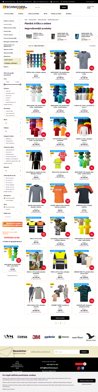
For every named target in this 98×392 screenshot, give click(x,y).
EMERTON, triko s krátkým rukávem (84, 206)
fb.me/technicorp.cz (12, 275)
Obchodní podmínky (17, 364)
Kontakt (17, 363)
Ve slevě (8, 209)
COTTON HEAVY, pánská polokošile (60, 139)
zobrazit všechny (8, 104)
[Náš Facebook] (82, 369)
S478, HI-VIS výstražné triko (60, 172)
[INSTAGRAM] (78, 369)
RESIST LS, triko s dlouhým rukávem (84, 139)
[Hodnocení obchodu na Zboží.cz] (80, 365)
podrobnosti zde (42, 382)
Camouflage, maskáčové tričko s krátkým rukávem (60, 239)
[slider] (4, 84)
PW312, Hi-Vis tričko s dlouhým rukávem (60, 272)
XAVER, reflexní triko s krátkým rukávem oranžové (60, 206)
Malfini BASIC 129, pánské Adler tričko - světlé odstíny (36, 106)
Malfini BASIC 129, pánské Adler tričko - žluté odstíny (84, 239)
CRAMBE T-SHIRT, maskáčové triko (60, 306)
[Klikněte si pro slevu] (12, 226)
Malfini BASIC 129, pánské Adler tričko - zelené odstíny (84, 172)
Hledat (64, 7)
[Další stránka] (64, 323)
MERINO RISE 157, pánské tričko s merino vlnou (84, 272)
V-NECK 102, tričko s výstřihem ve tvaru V (84, 106)
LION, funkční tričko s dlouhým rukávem (36, 306)
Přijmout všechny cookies (86, 380)
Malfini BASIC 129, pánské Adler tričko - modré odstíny (87, 35)
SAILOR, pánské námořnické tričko (84, 73)
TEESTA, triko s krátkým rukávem (38, 34)
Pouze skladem (9, 200)
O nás (17, 361)
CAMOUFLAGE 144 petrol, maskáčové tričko (84, 306)
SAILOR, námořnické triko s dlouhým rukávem (36, 206)
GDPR (17, 368)
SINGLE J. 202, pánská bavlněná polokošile (36, 272)
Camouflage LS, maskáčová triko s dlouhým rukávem (36, 172)
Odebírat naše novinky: (19, 353)
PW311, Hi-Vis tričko (36, 238)
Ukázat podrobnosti (86, 384)
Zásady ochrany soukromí (8, 389)
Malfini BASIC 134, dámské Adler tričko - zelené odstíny (12, 265)
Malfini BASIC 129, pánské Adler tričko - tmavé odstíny (63, 35)
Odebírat (84, 352)
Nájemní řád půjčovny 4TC (17, 366)
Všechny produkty (10, 198)
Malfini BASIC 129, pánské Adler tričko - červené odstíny (36, 139)
